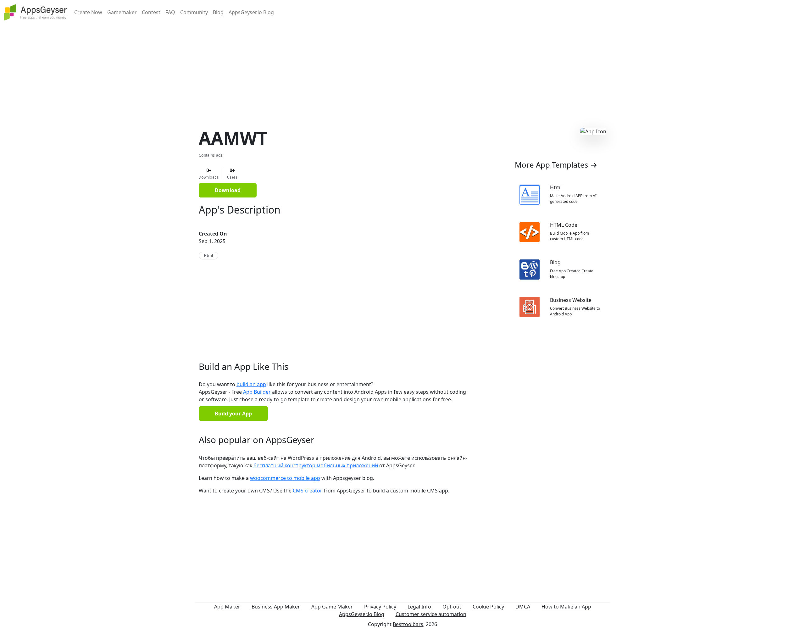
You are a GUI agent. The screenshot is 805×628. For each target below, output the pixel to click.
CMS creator (307, 490)
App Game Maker (332, 606)
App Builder (257, 391)
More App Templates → (556, 164)
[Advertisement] (402, 69)
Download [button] (228, 190)
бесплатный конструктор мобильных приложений (315, 465)
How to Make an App (566, 606)
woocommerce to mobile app (285, 478)
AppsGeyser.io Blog (251, 12)
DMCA (522, 606)
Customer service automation (431, 614)
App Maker (227, 606)
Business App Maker (276, 606)
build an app (251, 384)
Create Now (88, 12)
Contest (151, 12)
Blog (218, 12)
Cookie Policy (488, 606)
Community (194, 12)
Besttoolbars (408, 624)
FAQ (170, 12)
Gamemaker (122, 12)
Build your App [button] (233, 413)
